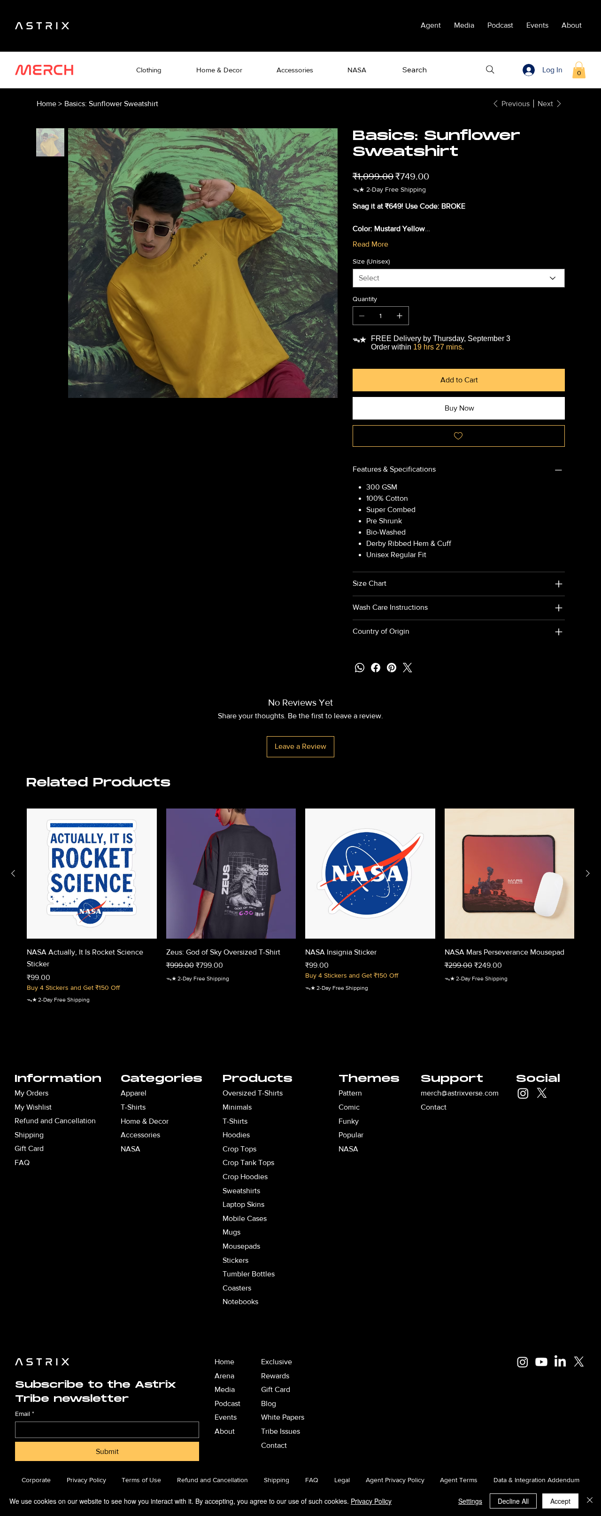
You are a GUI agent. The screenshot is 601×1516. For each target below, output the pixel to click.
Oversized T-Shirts (253, 1093)
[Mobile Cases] (314, 1219)
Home (224, 1362)
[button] (149, 70)
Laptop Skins (243, 1204)
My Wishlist (33, 1107)
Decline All (513, 1501)
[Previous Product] (13, 873)
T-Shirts (235, 1121)
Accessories (140, 1135)
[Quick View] (92, 874)
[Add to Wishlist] (459, 436)
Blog (268, 1403)
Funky (349, 1121)
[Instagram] (523, 1093)
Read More (370, 244)
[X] (542, 1093)
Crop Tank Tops (248, 1162)
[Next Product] (587, 873)
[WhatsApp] (360, 668)
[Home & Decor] (198, 1121)
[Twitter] (408, 668)
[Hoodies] (314, 1135)
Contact (434, 1107)
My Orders (31, 1093)
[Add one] (399, 315)
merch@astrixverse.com (460, 1093)
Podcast (227, 1403)
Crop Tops (239, 1149)
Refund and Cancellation (55, 1121)
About (225, 1431)
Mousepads (241, 1246)
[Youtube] (541, 1362)
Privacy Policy (371, 1501)
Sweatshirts (241, 1191)
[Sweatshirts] (314, 1191)
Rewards (275, 1376)
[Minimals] (314, 1107)
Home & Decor (145, 1121)
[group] (300, 918)
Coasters (237, 1288)
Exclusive (276, 1362)
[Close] (589, 1500)
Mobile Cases (245, 1218)
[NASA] (198, 1149)
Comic (349, 1107)
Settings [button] (470, 1501)
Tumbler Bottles (249, 1274)
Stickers (235, 1260)
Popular (351, 1135)
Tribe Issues (280, 1431)
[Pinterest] (392, 668)
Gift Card (29, 1148)
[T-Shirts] (198, 1107)
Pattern (350, 1093)
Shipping (29, 1135)
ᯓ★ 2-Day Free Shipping (58, 999)
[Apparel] (198, 1093)
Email (24, 1413)
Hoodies (236, 1135)
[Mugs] (314, 1232)
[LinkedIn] (560, 1362)
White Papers (282, 1417)
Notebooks (240, 1302)
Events (226, 1417)
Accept (560, 1501)
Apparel (133, 1093)
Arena (224, 1376)
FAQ (22, 1162)
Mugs (231, 1232)
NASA (348, 1149)
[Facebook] (376, 668)
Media (225, 1389)
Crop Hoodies (245, 1177)
